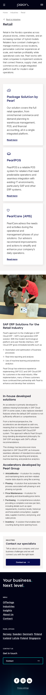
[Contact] (42, 5)
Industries (8, 607)
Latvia (15, 638)
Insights (7, 610)
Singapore (35, 638)
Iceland (7, 638)
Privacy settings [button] (23, 688)
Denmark (28, 634)
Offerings (8, 602)
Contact (8, 619)
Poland (24, 638)
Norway (7, 634)
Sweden (17, 634)
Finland (38, 634)
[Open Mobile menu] (4, 5)
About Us (8, 615)
